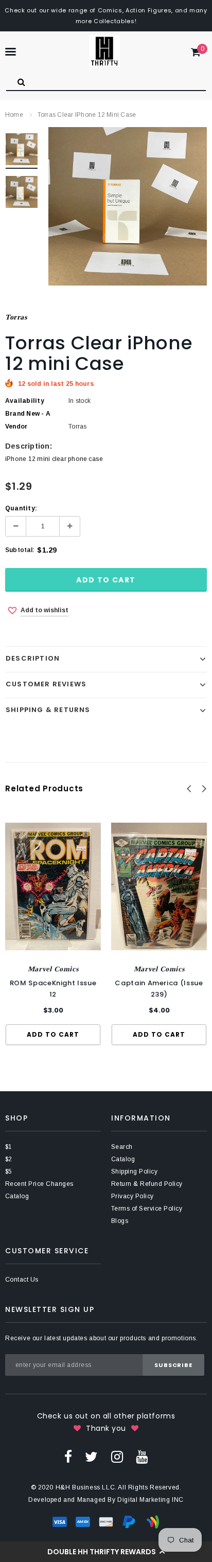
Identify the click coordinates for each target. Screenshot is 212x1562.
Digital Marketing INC (150, 1499)
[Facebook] (68, 1456)
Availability (24, 400)
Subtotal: (19, 550)
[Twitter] (91, 1456)
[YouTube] (141, 1456)
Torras (16, 317)
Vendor (16, 426)
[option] (127, 206)
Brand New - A (27, 413)
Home (14, 114)
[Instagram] (117, 1456)
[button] (106, 1551)
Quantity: (21, 508)
